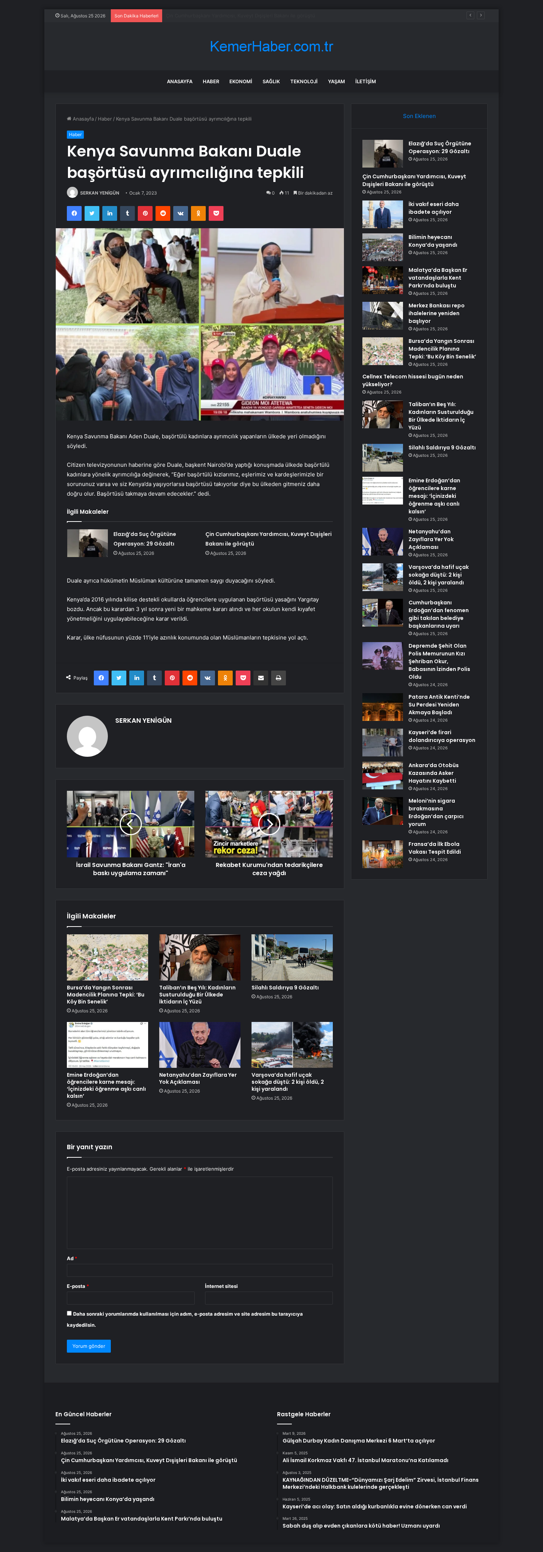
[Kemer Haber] (271, 46)
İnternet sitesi (221, 1286)
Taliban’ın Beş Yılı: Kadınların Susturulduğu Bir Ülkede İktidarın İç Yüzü (197, 994)
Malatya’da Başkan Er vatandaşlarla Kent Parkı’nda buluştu (438, 277)
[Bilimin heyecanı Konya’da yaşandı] (382, 247)
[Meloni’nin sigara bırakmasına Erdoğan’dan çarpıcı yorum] (382, 811)
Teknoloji (304, 81)
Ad (72, 1258)
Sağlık (271, 81)
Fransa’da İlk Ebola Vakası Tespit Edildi (435, 848)
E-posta (78, 1286)
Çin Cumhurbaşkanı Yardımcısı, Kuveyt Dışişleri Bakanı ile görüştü (414, 180)
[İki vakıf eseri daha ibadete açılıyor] (382, 214)
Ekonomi (240, 81)
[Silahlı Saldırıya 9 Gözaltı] (292, 957)
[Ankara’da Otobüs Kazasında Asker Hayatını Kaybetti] (382, 775)
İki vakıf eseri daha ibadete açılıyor (205, 15)
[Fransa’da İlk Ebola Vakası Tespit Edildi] (382, 854)
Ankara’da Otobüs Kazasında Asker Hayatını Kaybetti (434, 773)
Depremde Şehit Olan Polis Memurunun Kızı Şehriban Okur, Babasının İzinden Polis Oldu (439, 661)
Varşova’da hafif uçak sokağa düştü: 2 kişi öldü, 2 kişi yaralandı (288, 1082)
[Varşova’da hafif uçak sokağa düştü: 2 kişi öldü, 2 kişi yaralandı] (292, 1045)
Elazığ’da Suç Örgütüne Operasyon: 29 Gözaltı (440, 147)
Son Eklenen (419, 115)
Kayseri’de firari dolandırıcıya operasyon (442, 736)
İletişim (365, 81)
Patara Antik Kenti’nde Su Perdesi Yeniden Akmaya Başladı (439, 704)
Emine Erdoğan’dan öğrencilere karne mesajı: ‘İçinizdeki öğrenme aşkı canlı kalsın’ (106, 1085)
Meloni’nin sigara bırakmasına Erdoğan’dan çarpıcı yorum (436, 812)
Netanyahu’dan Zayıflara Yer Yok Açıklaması (198, 1078)
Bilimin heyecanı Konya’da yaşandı (433, 241)
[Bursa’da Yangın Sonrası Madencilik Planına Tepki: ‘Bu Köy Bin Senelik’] (107, 957)
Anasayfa (179, 81)
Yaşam (336, 81)
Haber (211, 81)
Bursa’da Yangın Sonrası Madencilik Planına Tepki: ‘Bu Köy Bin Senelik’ (105, 994)
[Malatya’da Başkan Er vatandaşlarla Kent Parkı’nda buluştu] (382, 280)
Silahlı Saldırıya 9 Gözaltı (285, 987)
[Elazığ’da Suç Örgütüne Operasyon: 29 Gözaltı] (87, 543)
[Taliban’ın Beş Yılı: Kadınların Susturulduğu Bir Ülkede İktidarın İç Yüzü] (199, 957)
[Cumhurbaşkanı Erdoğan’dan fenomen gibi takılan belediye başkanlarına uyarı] (382, 613)
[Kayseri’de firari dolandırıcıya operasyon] (382, 742)
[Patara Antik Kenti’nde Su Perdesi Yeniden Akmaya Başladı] (382, 707)
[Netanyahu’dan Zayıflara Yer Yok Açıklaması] (199, 1045)
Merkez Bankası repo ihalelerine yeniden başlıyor (437, 313)
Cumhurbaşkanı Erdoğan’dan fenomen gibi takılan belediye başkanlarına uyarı (439, 614)
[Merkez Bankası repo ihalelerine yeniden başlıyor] (382, 316)
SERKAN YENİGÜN (99, 193)
